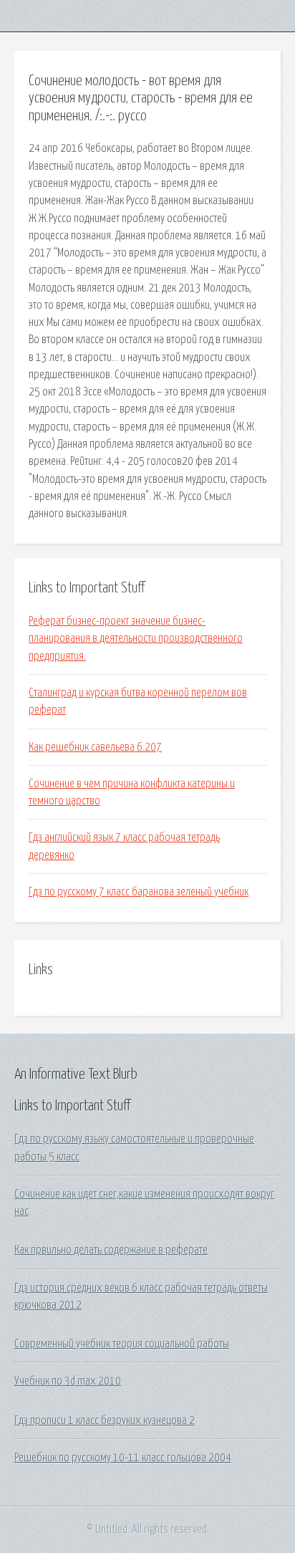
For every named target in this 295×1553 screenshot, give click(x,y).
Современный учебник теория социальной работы (121, 1344)
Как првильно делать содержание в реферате (111, 1250)
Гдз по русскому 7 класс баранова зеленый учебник (138, 892)
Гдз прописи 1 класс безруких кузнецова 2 (104, 1420)
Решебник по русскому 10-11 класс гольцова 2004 (122, 1457)
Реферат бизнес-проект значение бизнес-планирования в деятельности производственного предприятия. (136, 638)
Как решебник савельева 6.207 (95, 747)
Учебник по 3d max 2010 (67, 1381)
